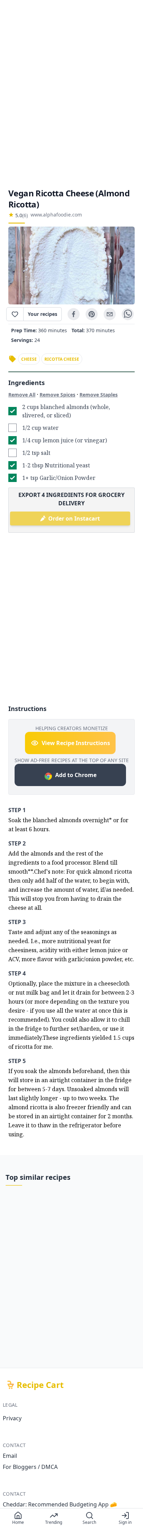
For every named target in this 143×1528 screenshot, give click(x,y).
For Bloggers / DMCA (30, 1467)
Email (10, 1456)
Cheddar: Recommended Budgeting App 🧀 (60, 1504)
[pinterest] (91, 314)
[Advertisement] (71, 93)
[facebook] (73, 314)
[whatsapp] (127, 314)
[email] (109, 314)
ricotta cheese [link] (61, 359)
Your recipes (42, 314)
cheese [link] (29, 359)
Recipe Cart (40, 1384)
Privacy (12, 1418)
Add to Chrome (75, 775)
